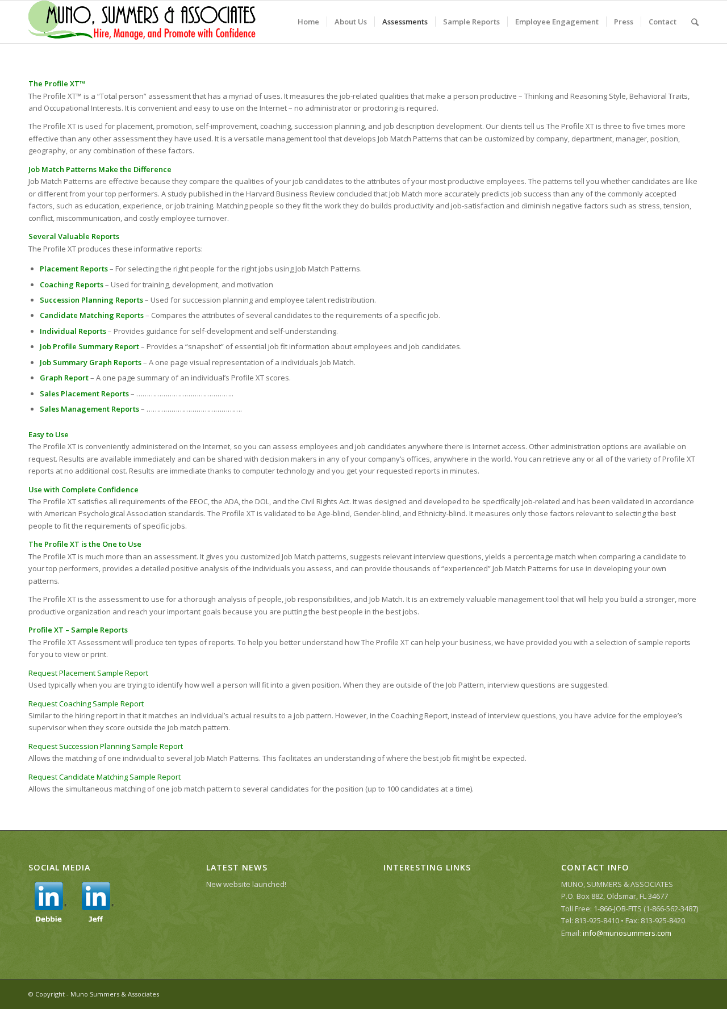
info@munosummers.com (627, 933)
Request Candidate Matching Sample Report (104, 777)
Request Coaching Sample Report (86, 703)
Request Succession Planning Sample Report (105, 746)
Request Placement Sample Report (88, 673)
